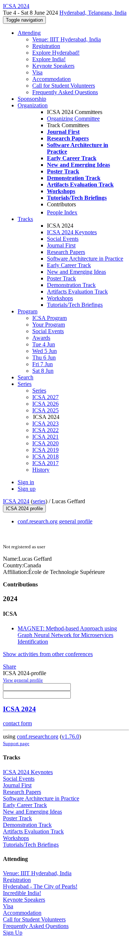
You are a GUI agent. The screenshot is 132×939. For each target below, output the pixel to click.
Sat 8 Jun (43, 371)
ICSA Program (49, 318)
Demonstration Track (71, 285)
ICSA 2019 (45, 450)
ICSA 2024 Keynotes (72, 232)
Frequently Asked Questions (65, 92)
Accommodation (51, 79)
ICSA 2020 (45, 443)
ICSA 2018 (45, 456)
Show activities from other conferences (48, 654)
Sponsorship (32, 99)
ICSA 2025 (45, 410)
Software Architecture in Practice (85, 258)
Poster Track (61, 278)
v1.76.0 (70, 736)
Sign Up (12, 932)
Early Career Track (69, 265)
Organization (33, 105)
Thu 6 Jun (44, 357)
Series (39, 390)
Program (27, 311)
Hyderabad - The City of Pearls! (40, 886)
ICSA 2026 (45, 404)
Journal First (61, 245)
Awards (41, 338)
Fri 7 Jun (42, 364)
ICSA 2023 (45, 423)
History (41, 470)
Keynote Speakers (53, 66)
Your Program (48, 324)
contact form (17, 723)
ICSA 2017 (45, 463)
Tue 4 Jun (43, 344)
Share (9, 666)
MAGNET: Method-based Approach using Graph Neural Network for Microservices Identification (67, 635)
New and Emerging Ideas (76, 272)
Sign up (27, 489)
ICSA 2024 (16, 501)
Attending (29, 33)
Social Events (62, 239)
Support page (16, 743)
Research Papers (66, 252)
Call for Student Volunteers (63, 85)
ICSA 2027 (45, 397)
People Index (62, 212)
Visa (37, 72)
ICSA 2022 (45, 430)
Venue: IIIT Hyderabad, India (66, 39)
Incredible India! (22, 893)
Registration (46, 46)
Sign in (26, 482)
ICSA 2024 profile (24, 508)
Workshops (60, 298)
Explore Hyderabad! (56, 52)
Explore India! (49, 59)
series (39, 501)
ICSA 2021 (45, 437)
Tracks (25, 219)
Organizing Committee (73, 118)
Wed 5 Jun (44, 351)
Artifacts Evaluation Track (77, 291)
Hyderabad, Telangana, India (92, 13)
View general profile (23, 680)
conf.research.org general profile (55, 521)
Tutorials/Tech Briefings (75, 305)
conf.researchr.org (37, 736)
